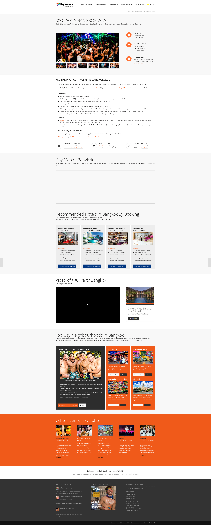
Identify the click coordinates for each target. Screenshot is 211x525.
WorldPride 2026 (130, 493)
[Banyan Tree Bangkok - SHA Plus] (118, 238)
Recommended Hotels (72, 144)
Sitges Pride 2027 (130, 491)
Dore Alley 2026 (130, 507)
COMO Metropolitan (76, 137)
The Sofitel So (102, 146)
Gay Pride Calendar (64, 487)
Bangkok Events (138, 11)
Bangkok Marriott (124, 88)
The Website (145, 147)
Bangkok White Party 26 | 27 (133, 510)
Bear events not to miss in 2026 (67, 508)
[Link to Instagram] (154, 523)
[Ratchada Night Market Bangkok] (118, 387)
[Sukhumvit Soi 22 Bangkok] (143, 357)
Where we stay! (104, 144)
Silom (97, 88)
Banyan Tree (87, 137)
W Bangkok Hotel (63, 137)
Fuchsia (62, 120)
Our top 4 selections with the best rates (73, 147)
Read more (58, 457)
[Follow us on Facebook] (103, 510)
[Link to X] (149, 523)
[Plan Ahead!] (129, 58)
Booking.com (61, 248)
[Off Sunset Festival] (209, 262)
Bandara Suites (97, 137)
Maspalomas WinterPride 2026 (133, 500)
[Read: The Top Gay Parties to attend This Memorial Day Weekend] (57, 498)
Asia (133, 11)
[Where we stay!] (94, 146)
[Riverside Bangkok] (143, 387)
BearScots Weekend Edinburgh (145, 437)
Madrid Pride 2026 (130, 498)
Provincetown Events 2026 (132, 501)
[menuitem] (87, 4)
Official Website (140, 144)
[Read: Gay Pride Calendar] (57, 488)
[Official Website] (129, 146)
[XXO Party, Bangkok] (88, 47)
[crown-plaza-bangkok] (140, 304)
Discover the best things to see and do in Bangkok (74, 397)
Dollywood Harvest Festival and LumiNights (62, 437)
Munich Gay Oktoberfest (84, 437)
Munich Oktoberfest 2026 (132, 503)
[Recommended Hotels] (59, 146)
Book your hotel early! (140, 63)
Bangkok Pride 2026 (131, 494)
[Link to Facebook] (151, 523)
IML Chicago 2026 (130, 496)
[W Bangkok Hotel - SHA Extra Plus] (93, 238)
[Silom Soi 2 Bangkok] (80, 365)
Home (129, 11)
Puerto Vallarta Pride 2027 (132, 505)
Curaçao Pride (102, 437)
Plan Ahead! (139, 57)
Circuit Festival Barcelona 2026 (133, 509)
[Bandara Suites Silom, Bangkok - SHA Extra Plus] (143, 238)
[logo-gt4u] (67, 4)
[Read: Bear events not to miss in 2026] (57, 509)
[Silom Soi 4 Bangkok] (118, 357)
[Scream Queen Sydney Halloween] (1, 262)
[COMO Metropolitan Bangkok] (68, 238)
